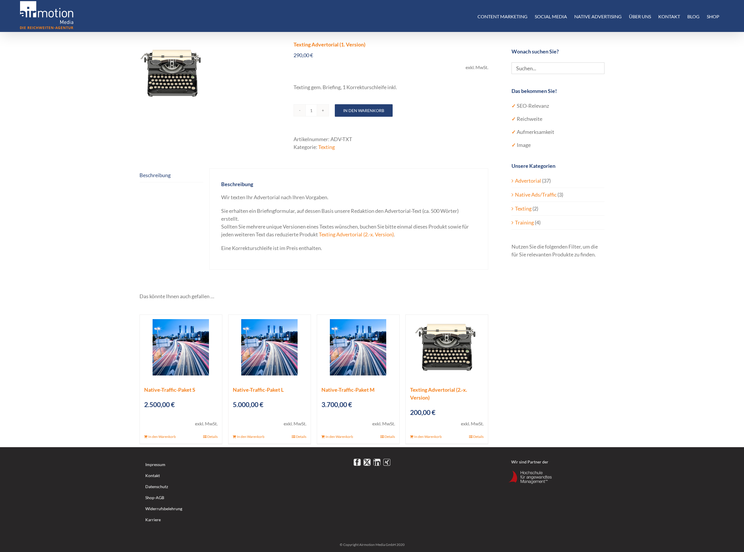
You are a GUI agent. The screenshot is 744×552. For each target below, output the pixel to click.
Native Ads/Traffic (536, 194)
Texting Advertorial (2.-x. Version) (356, 234)
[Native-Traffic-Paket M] (358, 347)
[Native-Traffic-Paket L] (269, 347)
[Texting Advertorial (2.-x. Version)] (447, 347)
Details (212, 436)
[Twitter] (367, 462)
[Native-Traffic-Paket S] (181, 347)
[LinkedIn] (376, 462)
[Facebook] (357, 462)
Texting (326, 147)
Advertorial (528, 180)
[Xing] (386, 462)
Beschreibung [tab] (155, 175)
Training (524, 222)
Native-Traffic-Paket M (348, 389)
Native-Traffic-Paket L (258, 389)
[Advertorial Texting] (212, 73)
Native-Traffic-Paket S (169, 389)
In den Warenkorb (363, 110)
